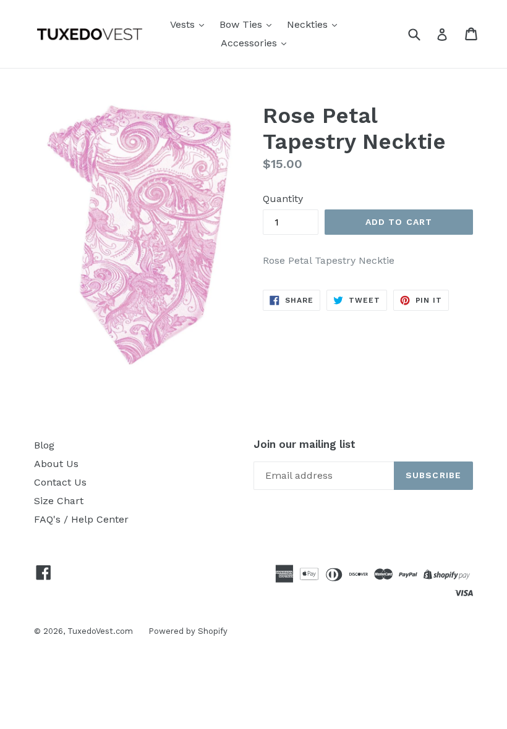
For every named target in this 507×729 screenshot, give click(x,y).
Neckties (309, 24)
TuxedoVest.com (100, 631)
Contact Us (60, 482)
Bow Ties (242, 24)
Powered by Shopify (188, 631)
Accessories (250, 43)
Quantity (283, 198)
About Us (56, 464)
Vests (184, 24)
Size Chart (58, 501)
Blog (44, 445)
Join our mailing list (305, 444)
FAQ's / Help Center (81, 519)
